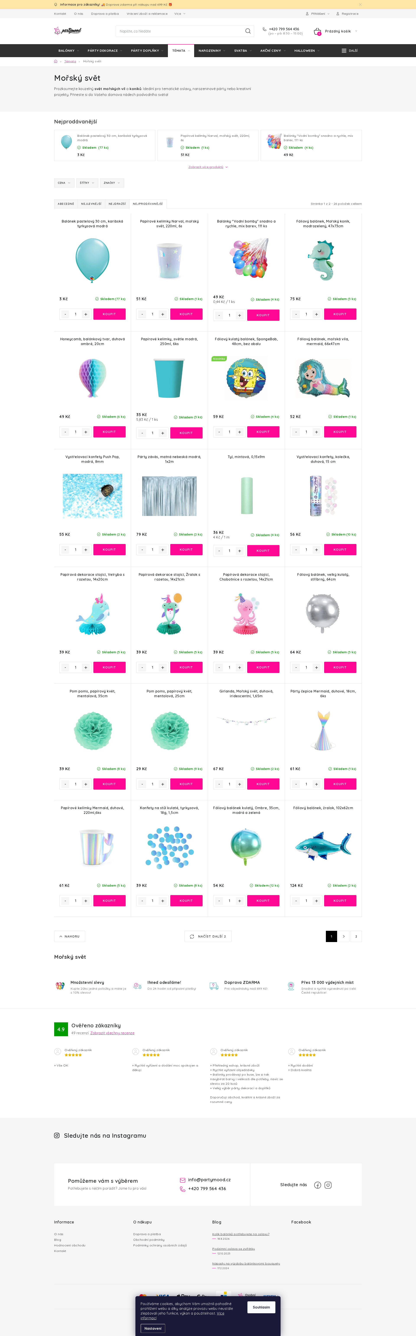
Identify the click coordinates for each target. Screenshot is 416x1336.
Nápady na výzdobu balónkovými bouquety (246, 1263)
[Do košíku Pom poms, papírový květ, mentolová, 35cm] (109, 784)
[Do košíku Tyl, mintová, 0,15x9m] (263, 550)
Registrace (350, 14)
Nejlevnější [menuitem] (91, 203)
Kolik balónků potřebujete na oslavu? (240, 1234)
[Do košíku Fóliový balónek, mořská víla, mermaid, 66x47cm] (340, 431)
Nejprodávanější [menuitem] (148, 203)
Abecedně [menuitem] (66, 203)
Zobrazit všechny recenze (112, 1033)
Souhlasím (261, 1307)
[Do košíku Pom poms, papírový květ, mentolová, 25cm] (186, 784)
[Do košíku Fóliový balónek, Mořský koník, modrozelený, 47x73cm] (340, 314)
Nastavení (153, 1328)
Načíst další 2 (211, 936)
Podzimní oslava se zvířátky (233, 1249)
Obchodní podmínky (149, 1240)
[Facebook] (317, 1185)
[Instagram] (328, 1185)
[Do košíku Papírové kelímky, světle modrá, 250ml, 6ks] (186, 433)
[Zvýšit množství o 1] (86, 314)
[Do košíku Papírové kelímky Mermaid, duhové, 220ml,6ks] (109, 900)
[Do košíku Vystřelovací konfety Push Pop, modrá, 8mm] (109, 549)
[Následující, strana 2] (343, 936)
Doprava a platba (105, 14)
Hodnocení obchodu (70, 1245)
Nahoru (72, 936)
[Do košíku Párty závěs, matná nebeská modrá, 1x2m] (186, 549)
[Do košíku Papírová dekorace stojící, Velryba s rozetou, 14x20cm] (109, 667)
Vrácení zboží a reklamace (147, 14)
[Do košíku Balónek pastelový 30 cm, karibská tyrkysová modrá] (109, 314)
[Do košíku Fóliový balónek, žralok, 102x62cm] (340, 900)
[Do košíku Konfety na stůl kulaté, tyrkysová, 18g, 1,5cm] (186, 900)
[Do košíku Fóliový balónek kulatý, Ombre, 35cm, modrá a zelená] (263, 900)
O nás (78, 14)
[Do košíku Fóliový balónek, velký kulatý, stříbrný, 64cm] (340, 667)
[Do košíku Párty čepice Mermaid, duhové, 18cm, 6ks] (340, 784)
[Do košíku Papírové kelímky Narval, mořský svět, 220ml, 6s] (186, 314)
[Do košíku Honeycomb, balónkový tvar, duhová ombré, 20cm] (109, 431)
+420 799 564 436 (283, 29)
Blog (57, 1240)
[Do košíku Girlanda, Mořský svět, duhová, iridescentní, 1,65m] (263, 784)
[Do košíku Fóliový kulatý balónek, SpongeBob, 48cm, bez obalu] (263, 431)
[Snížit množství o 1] (65, 314)
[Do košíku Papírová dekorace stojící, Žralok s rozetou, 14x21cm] (186, 667)
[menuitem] (68, 50)
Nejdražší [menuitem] (117, 203)
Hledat (248, 31)
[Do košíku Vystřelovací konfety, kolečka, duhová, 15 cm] (340, 549)
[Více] (350, 50)
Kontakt (60, 14)
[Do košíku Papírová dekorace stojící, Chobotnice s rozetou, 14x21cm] (263, 667)
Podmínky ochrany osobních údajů (160, 1245)
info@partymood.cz (209, 1179)
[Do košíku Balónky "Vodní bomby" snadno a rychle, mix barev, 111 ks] (263, 315)
